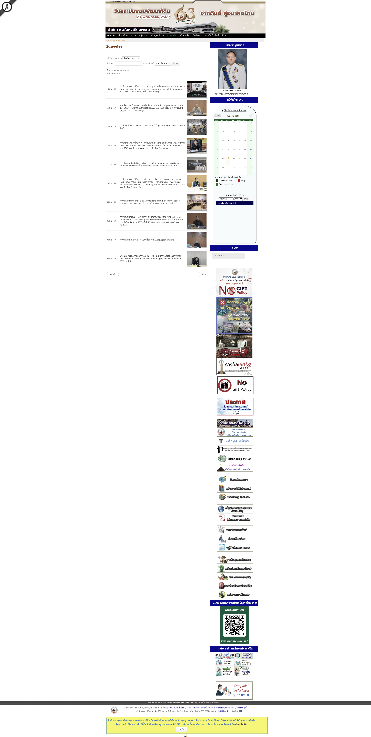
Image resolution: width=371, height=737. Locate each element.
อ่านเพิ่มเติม (241, 724)
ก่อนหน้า (113, 274)
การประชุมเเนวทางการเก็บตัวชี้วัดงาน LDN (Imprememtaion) (147, 240)
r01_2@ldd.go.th (222, 711)
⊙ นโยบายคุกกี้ (241, 708)
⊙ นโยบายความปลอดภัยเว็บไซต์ (198, 708)
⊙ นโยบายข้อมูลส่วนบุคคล (223, 708)
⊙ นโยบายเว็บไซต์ (176, 708)
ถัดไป (203, 274)
